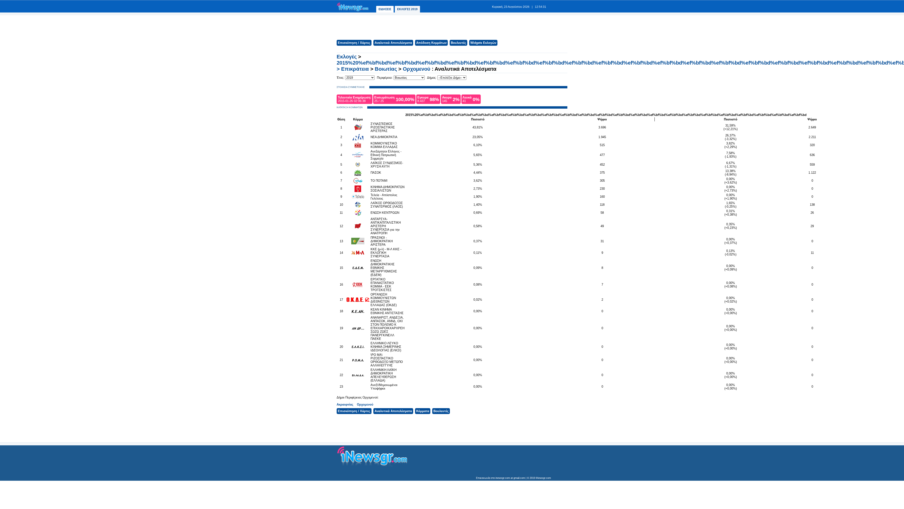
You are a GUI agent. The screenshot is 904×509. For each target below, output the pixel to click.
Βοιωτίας (386, 69)
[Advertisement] (451, 26)
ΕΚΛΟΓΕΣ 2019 (407, 9)
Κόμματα (422, 411)
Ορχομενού (416, 69)
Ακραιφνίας (345, 404)
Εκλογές (347, 57)
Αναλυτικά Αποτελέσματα (393, 43)
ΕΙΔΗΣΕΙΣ (385, 9)
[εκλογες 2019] (353, 11)
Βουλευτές (458, 43)
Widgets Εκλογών (483, 43)
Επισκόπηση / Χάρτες (354, 43)
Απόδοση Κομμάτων (431, 43)
